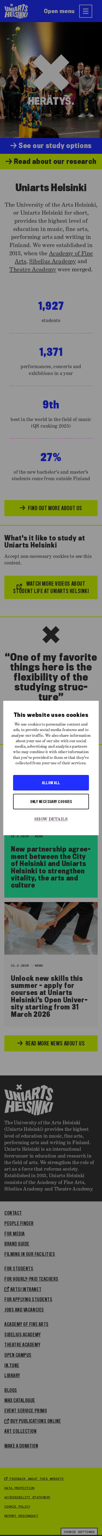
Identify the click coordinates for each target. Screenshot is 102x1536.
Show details (51, 819)
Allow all (51, 782)
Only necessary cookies (51, 801)
